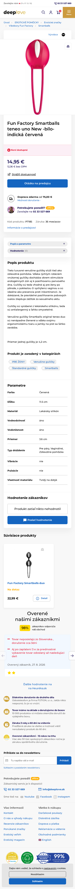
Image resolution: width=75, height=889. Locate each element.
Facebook (46, 796)
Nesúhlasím (37, 874)
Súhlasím (37, 881)
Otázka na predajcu (37, 183)
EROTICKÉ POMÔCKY (27, 22)
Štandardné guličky (24, 368)
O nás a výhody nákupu (18, 818)
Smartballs (44, 25)
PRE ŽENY (18, 361)
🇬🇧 (39, 839)
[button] (43, 12)
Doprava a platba (48, 823)
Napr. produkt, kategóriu (27, 35)
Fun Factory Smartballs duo (26, 583)
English (46, 839)
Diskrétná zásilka (48, 818)
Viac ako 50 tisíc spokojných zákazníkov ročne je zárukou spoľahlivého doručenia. (38, 741)
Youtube (29, 796)
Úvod (6, 22)
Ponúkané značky (14, 829)
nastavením (50, 868)
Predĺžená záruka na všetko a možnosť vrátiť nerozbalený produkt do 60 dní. (36, 728)
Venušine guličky (44, 361)
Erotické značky (52, 22)
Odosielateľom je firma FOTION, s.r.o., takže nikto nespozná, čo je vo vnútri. (39, 702)
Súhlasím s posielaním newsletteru (22, 767)
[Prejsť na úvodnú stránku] (14, 12)
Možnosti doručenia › (28, 200)
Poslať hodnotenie (39, 520)
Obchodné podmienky (52, 834)
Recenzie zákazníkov (16, 823)
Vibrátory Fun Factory (21, 25)
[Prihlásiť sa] (50, 12)
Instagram (64, 796)
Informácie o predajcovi (21, 227)
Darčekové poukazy (50, 812)
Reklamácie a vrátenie (51, 829)
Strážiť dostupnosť (24, 174)
